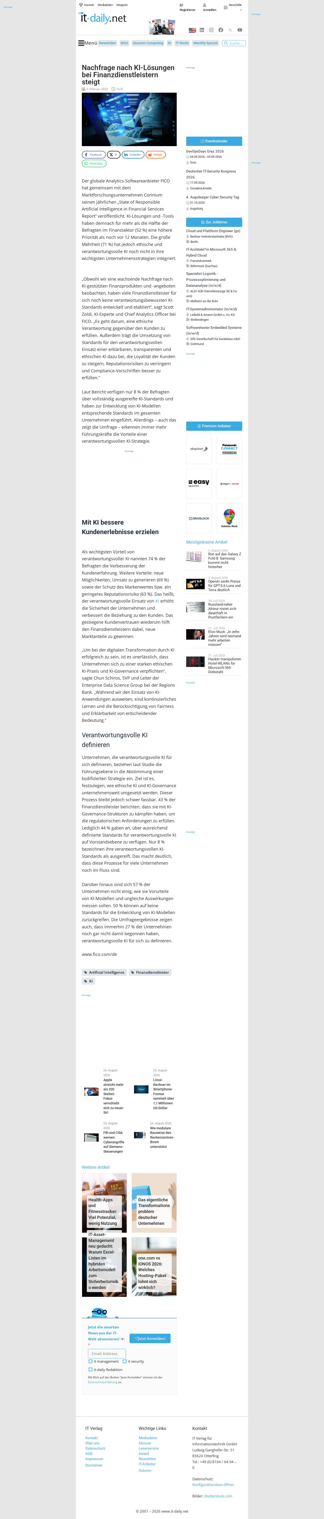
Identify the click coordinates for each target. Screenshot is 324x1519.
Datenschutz (95, 1448)
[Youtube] (240, 30)
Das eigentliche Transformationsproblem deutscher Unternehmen (154, 1211)
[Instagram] (211, 30)
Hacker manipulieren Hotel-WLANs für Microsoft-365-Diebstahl (224, 665)
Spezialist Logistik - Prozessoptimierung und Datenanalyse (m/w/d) (205, 280)
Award (144, 1454)
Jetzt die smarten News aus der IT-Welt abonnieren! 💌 (106, 1333)
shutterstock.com (218, 1496)
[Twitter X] (230, 30)
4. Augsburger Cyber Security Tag (212, 197)
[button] (87, 43)
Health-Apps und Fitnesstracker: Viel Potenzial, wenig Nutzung (102, 1211)
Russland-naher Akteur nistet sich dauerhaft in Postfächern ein (222, 610)
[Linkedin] (202, 30)
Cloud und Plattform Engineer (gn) (213, 231)
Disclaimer (93, 1465)
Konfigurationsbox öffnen (213, 1484)
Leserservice (149, 1448)
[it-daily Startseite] (110, 18)
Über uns (92, 1443)
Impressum (94, 1459)
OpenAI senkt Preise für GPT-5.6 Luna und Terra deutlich (224, 585)
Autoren (145, 1470)
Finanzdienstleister (152, 972)
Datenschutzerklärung (102, 1382)
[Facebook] (221, 30)
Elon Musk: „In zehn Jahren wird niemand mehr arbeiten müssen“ (224, 638)
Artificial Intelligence (107, 972)
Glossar (145, 1443)
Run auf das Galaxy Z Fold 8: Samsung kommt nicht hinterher (224, 560)
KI (157, 601)
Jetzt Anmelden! (152, 1338)
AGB (88, 1454)
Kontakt (91, 1438)
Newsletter (147, 1459)
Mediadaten (148, 1438)
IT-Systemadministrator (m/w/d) (211, 309)
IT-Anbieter (147, 1464)
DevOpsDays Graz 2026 (205, 151)
